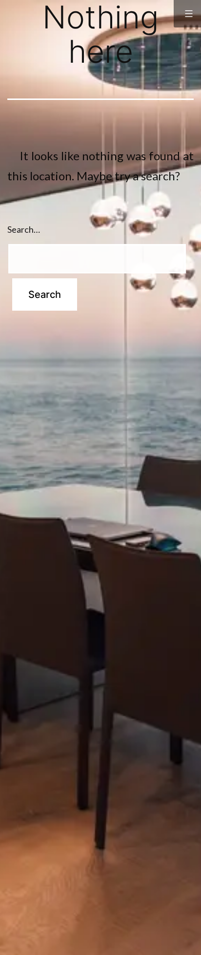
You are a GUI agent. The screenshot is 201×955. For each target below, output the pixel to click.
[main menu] (187, 13)
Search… (23, 229)
